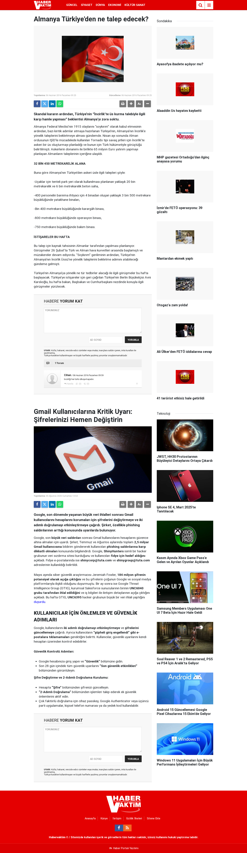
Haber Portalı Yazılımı (125, 848)
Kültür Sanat (135, 5)
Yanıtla (70, 384)
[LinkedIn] (52, 103)
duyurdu (39, 602)
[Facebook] (37, 103)
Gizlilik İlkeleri (134, 818)
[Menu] (209, 5)
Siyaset (86, 5)
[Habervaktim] (42, 4)
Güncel (71, 5)
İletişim (117, 818)
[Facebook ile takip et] (119, 828)
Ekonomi (114, 5)
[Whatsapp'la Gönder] (59, 103)
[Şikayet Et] (136, 384)
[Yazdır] (122, 103)
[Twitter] (44, 103)
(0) (79, 384)
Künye (104, 818)
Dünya (100, 5)
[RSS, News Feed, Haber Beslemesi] (127, 828)
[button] (131, 103)
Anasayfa (90, 818)
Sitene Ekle (153, 818)
